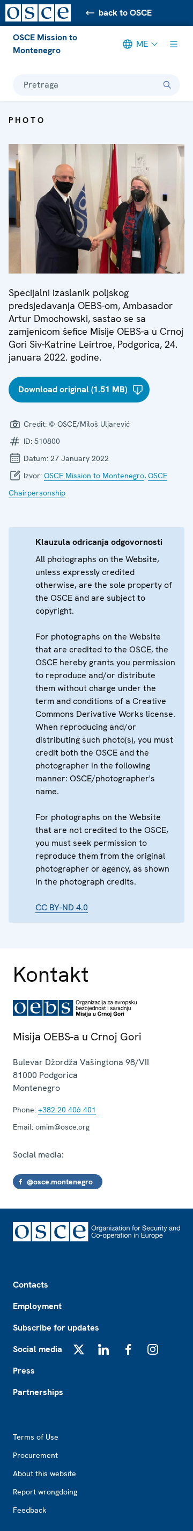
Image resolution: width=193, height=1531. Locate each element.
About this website (44, 1473)
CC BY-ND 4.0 (61, 907)
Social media (37, 1349)
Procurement (35, 1455)
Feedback (29, 1510)
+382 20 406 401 (67, 1110)
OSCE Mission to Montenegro (45, 44)
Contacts (30, 1284)
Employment (37, 1306)
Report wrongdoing (45, 1492)
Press (24, 1370)
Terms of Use (35, 1437)
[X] (79, 1349)
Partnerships (38, 1392)
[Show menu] (173, 44)
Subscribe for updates (56, 1327)
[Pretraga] (167, 85)
